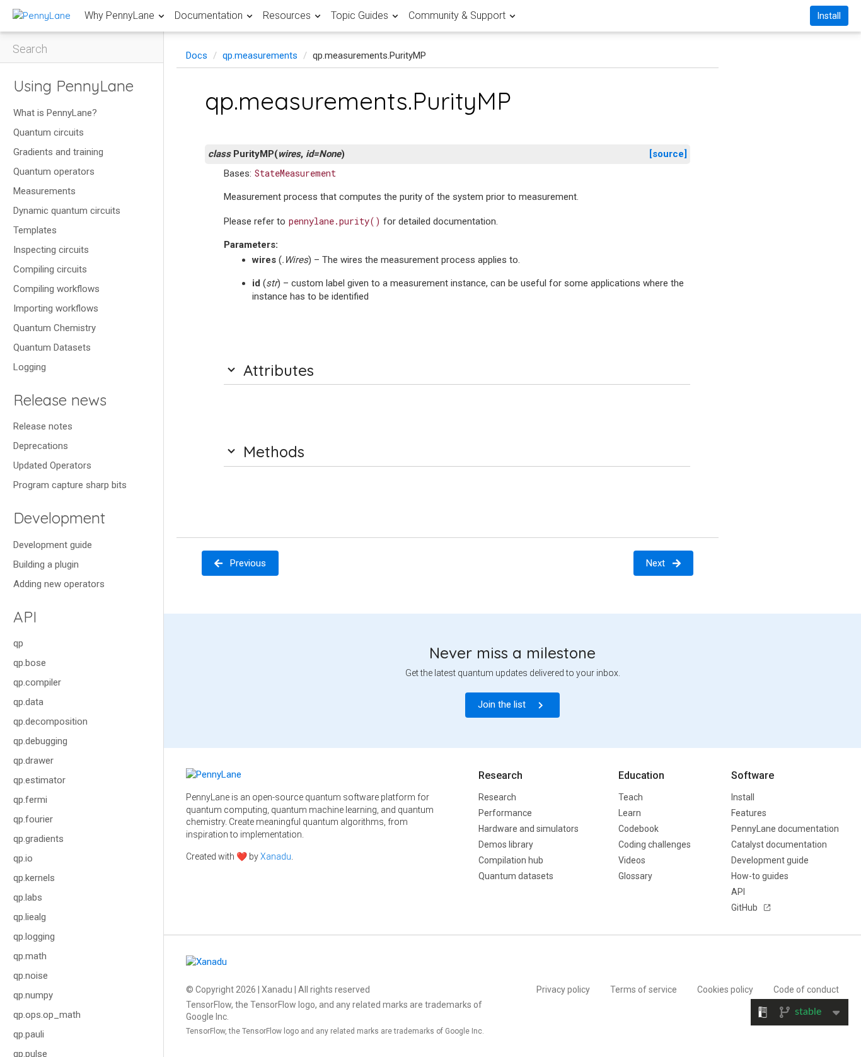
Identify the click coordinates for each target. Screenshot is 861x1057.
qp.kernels (34, 878)
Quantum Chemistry (54, 328)
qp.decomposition (50, 721)
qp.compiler (37, 682)
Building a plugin (46, 564)
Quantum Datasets (52, 347)
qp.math (30, 956)
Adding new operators (59, 584)
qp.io (23, 858)
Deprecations (40, 446)
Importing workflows (55, 308)
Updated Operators (52, 465)
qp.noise (30, 975)
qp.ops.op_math (47, 1014)
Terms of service (643, 989)
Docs (196, 55)
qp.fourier (33, 819)
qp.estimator (39, 780)
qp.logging (34, 936)
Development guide (52, 545)
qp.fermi (30, 799)
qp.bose (29, 663)
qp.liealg (29, 917)
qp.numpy (33, 995)
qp (18, 643)
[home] (42, 15)
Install (829, 16)
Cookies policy (725, 989)
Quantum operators (54, 171)
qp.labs (27, 897)
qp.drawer (33, 760)
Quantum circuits (48, 132)
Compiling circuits (50, 269)
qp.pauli (28, 1034)
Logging (29, 367)
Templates (35, 230)
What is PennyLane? (55, 113)
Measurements (44, 191)
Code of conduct (806, 989)
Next (655, 563)
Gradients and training (58, 152)
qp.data (28, 702)
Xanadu (275, 856)
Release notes (42, 426)
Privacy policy (563, 989)
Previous (248, 563)
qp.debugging (40, 741)
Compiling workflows (56, 289)
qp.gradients (38, 838)
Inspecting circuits (51, 249)
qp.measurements (260, 55)
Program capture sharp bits (70, 485)
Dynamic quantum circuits (66, 210)
